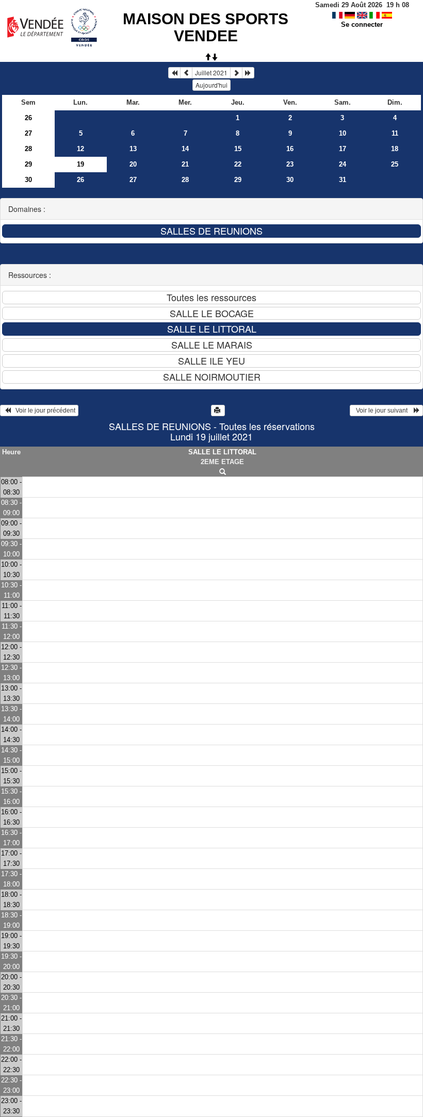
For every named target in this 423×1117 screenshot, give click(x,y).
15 (237, 149)
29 (28, 164)
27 (28, 133)
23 (290, 164)
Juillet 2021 (211, 72)
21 (185, 164)
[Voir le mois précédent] (186, 72)
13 (133, 149)
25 (394, 164)
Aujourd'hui (211, 84)
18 (394, 149)
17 (342, 149)
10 (342, 133)
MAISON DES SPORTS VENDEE (205, 27)
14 (185, 149)
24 (342, 164)
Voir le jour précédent (43, 410)
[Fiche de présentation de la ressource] (222, 472)
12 (80, 149)
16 (290, 149)
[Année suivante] (248, 72)
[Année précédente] (174, 72)
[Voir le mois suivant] (236, 72)
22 (237, 164)
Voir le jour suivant (383, 410)
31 (342, 180)
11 (395, 133)
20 (133, 164)
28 (28, 149)
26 (28, 118)
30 (28, 180)
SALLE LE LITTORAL (222, 452)
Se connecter (362, 24)
